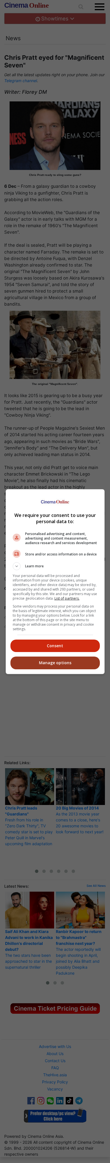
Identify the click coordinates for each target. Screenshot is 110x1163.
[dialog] (55, 581)
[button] (55, 566)
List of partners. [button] (67, 598)
